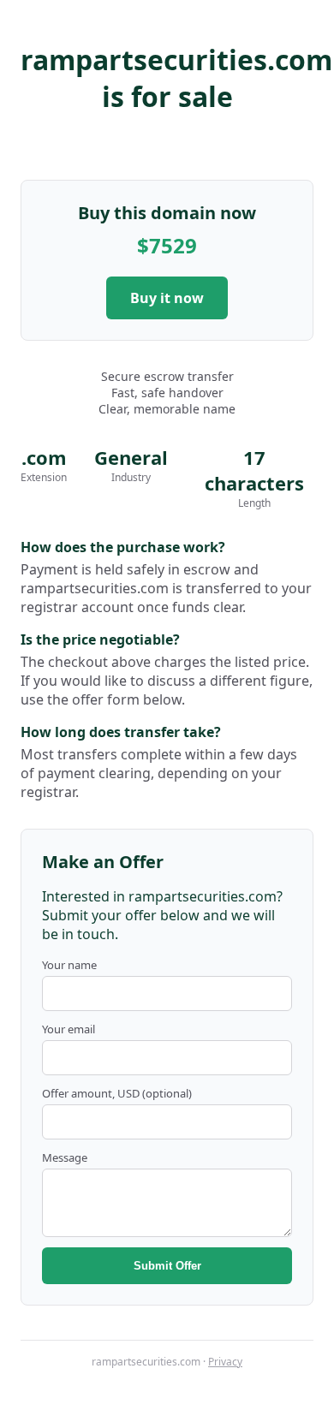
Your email (68, 1029)
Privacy (225, 1361)
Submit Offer (167, 1265)
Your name (69, 965)
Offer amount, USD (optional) (117, 1093)
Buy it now (167, 298)
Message (64, 1157)
